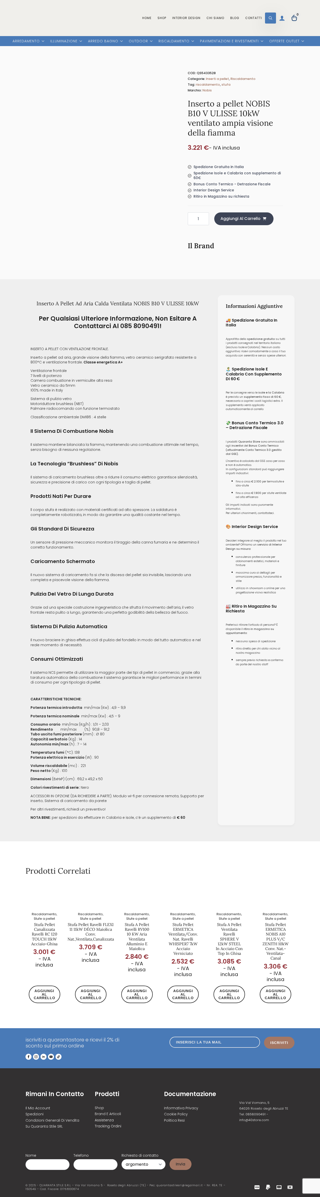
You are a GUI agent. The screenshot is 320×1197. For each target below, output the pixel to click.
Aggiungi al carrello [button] (44, 994)
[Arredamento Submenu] (42, 41)
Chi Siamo (215, 18)
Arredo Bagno (103, 41)
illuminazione (64, 41)
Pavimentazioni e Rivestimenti (229, 41)
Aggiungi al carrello (240, 218)
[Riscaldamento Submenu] (192, 41)
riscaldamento (208, 84)
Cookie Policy (176, 1114)
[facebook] (29, 1057)
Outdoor (138, 41)
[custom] (59, 1057)
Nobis (207, 90)
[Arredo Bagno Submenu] (120, 41)
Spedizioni (35, 1114)
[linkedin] (43, 1057)
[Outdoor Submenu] (150, 41)
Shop (162, 18)
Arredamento (26, 41)
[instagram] (36, 1057)
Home (147, 18)
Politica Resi (174, 1120)
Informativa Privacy (181, 1108)
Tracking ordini (108, 1126)
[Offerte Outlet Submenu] (302, 41)
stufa (226, 84)
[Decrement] (191, 218)
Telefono (81, 1155)
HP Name (31, 1151)
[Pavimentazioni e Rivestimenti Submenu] (261, 41)
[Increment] (205, 218)
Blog (234, 18)
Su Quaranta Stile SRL (44, 1126)
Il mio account (38, 1108)
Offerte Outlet (284, 41)
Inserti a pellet (217, 79)
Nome (31, 1155)
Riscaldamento (174, 41)
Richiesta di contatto (140, 1155)
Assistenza (104, 1120)
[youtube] (51, 1057)
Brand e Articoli (108, 1114)
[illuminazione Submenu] (80, 41)
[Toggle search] (270, 18)
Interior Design (186, 18)
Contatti (253, 18)
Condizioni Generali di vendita (52, 1120)
